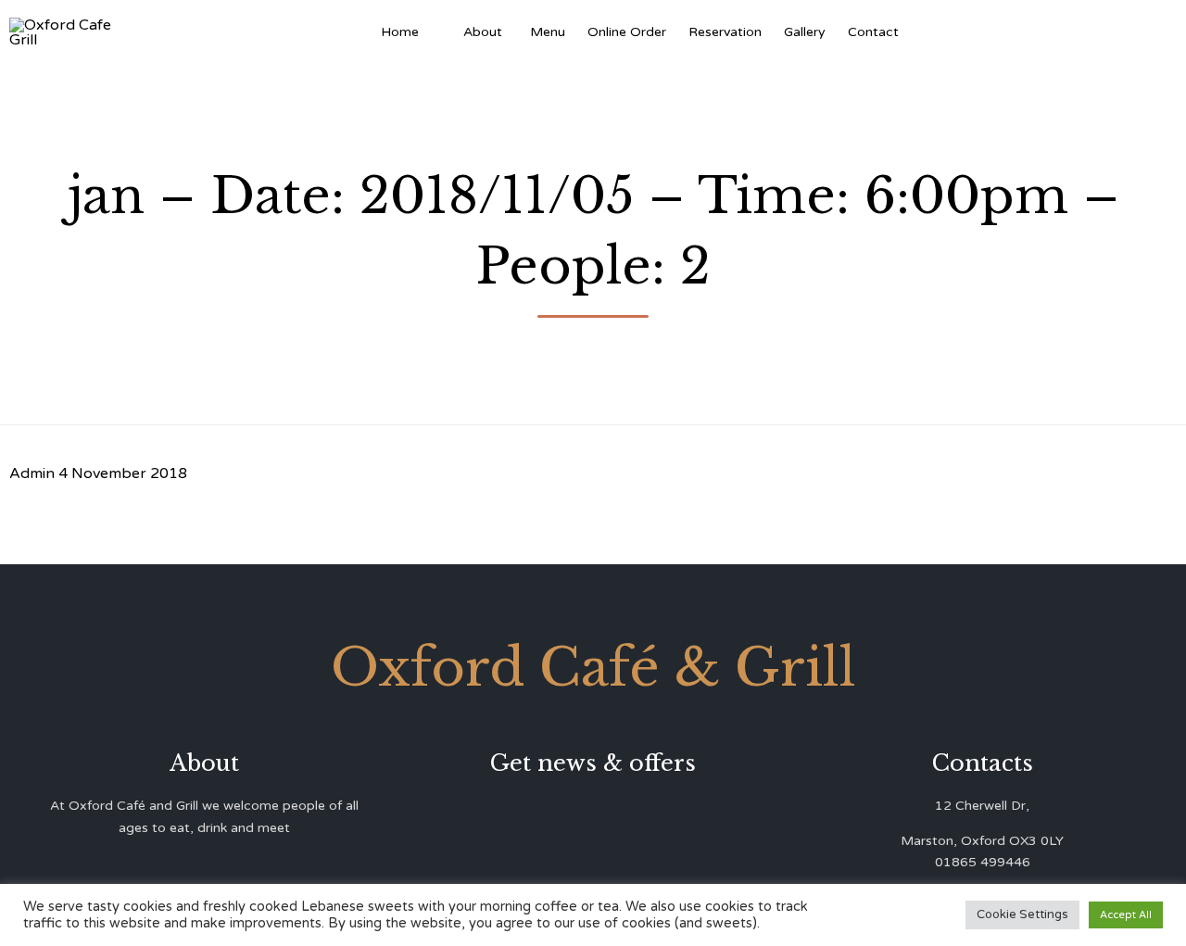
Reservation (725, 32)
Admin (32, 473)
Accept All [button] (1126, 915)
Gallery (805, 32)
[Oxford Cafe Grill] (67, 32)
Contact (873, 32)
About (482, 32)
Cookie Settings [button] (1022, 914)
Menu (547, 32)
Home (400, 32)
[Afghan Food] (441, 32)
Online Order (626, 32)
